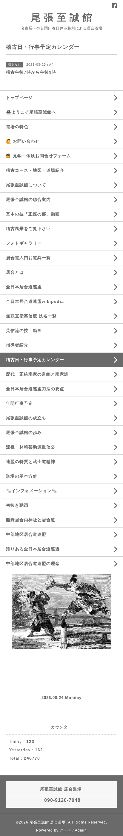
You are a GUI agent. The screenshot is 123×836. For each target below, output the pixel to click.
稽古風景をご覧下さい (28, 228)
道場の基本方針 (21, 476)
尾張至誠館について (26, 184)
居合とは (15, 272)
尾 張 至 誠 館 (61, 17)
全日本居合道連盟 (24, 286)
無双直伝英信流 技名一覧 (31, 316)
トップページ (19, 97)
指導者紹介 (17, 345)
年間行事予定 (19, 403)
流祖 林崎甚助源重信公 (30, 447)
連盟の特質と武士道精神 (30, 461)
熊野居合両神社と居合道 (30, 519)
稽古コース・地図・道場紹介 (35, 170)
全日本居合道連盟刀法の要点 (35, 388)
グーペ (65, 830)
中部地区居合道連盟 (26, 534)
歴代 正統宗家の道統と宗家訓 (37, 374)
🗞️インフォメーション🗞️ (31, 490)
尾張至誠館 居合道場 (48, 822)
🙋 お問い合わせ (23, 141)
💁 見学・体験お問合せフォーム (38, 155)
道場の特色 (19, 126)
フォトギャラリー (24, 243)
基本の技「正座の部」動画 (33, 214)
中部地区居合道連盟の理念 (33, 563)
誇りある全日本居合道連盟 (33, 549)
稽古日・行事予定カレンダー (35, 359)
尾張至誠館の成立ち (26, 417)
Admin (81, 830)
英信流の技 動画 (24, 330)
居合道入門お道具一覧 (28, 257)
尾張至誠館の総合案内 (28, 199)
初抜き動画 (17, 505)
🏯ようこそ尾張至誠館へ (31, 112)
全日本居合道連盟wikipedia (35, 301)
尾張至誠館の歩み (24, 432)
